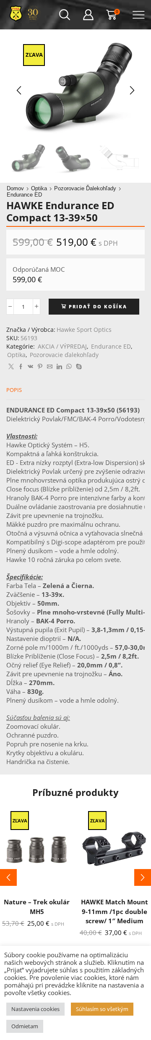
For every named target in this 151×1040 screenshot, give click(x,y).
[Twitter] (11, 366)
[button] (18, 90)
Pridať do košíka (98, 306)
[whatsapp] (69, 366)
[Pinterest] (40, 366)
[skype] (78, 366)
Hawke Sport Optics (84, 330)
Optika (39, 188)
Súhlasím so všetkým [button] (102, 1009)
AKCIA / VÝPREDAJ (62, 346)
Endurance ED (24, 194)
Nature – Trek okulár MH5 (37, 906)
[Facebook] (21, 366)
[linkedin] (59, 366)
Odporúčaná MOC (39, 269)
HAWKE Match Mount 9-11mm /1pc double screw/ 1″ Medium (114, 911)
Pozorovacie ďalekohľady (85, 188)
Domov (15, 188)
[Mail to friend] (50, 366)
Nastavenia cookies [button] (35, 1009)
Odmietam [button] (24, 1026)
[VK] (30, 366)
